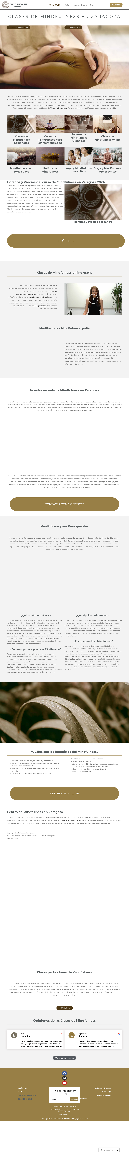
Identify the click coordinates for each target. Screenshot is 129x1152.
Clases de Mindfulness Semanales (21, 139)
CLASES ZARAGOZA (27, 1095)
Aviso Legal (106, 1092)
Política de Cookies (103, 1095)
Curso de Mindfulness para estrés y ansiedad (50, 139)
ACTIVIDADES (54, 5)
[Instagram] (64, 1078)
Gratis (66, 5)
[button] (93, 299)
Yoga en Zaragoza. (58, 108)
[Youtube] (64, 1083)
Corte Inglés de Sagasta (75, 820)
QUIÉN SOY (22, 1088)
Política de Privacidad (102, 1088)
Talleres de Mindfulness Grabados (79, 137)
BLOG (20, 1092)
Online (93, 5)
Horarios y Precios (80, 5)
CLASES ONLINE (25, 1099)
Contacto (84, 1099)
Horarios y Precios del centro (93, 221)
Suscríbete (74, 1099)
